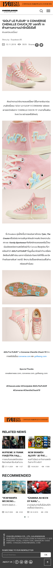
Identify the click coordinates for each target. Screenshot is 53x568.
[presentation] (4, 443)
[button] (25, 517)
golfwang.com (40, 356)
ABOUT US (7, 562)
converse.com (25, 356)
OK (45, 555)
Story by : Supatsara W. (12, 39)
